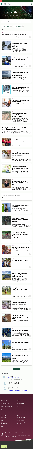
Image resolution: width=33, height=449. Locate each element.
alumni (18, 406)
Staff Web (2, 409)
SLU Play (18, 423)
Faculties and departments (5, 403)
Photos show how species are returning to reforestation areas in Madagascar (20, 219)
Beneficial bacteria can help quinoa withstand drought (20, 100)
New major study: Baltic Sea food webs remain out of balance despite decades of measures (20, 74)
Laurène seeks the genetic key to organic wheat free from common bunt (20, 182)
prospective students (20, 399)
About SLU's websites (24, 435)
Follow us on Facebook (20, 422)
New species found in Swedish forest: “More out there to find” (19, 303)
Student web (3, 399)
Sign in (2, 410)
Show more (16, 369)
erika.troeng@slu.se (12, 390)
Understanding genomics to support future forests (20, 205)
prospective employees (20, 403)
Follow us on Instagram (20, 417)
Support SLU (3, 426)
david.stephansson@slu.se (13, 384)
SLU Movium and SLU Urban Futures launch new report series (20, 87)
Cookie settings (3, 444)
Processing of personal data (12, 436)
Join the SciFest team (17, 140)
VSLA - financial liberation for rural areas (20, 261)
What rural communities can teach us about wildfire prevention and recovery (20, 357)
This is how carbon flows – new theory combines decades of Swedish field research (19, 275)
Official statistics (3, 407)
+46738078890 (24, 390)
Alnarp (2, 419)
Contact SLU (3, 424)
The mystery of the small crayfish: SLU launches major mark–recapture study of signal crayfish (20, 153)
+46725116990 (27, 384)
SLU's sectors (19, 404)
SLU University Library (4, 400)
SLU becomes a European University (20, 330)
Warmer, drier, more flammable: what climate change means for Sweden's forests (19, 289)
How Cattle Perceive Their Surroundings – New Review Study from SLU (20, 317)
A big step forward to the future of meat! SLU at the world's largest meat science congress (14, 128)
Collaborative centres (4, 404)
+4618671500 (16, 377)
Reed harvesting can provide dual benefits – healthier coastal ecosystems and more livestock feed (20, 60)
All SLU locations (3, 417)
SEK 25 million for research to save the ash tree (20, 343)
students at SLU (19, 400)
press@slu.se (10, 377)
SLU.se (4, 0)
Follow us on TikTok (20, 420)
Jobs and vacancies (4, 423)
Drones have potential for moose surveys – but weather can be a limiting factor (19, 45)
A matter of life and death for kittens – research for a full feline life (20, 168)
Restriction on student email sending (11, 195)
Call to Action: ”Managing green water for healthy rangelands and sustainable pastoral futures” (20, 115)
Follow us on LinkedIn (20, 419)
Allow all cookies (4, 447)
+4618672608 (18, 390)
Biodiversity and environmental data (6, 406)
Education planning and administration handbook (14, 34)
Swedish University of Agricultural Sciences (7, 4)
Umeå (2, 420)
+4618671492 (21, 384)
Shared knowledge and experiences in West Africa (20, 248)
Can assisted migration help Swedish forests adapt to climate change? (20, 234)
